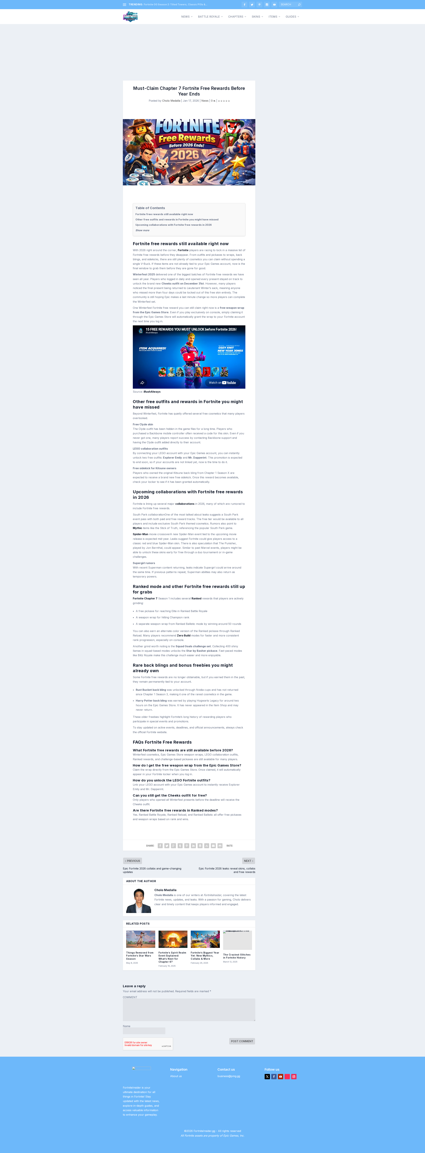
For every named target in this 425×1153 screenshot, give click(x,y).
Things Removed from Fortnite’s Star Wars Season (140, 955)
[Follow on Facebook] (274, 1076)
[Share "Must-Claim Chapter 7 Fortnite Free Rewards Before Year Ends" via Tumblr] (180, 845)
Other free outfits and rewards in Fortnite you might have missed (176, 219)
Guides (291, 16)
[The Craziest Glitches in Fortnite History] (237, 940)
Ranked (196, 598)
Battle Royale (209, 16)
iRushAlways (152, 391)
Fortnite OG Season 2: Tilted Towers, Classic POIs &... (175, 4)
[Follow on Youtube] (280, 1076)
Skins (256, 16)
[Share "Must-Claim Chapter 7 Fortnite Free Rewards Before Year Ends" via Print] (220, 845)
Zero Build (183, 635)
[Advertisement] (212, 49)
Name (126, 1026)
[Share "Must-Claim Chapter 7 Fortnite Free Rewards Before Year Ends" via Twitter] (167, 845)
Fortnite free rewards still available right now (164, 214)
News (185, 16)
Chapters (235, 16)
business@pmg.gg (228, 1076)
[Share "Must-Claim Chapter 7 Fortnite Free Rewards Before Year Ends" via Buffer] (200, 845)
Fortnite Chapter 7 (145, 598)
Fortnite (183, 250)
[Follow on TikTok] (287, 1076)
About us (176, 1076)
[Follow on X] (267, 1076)
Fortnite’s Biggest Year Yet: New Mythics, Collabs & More (205, 955)
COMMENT (130, 997)
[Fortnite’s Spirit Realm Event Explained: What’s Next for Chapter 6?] (173, 939)
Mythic (137, 528)
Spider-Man (140, 534)
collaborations (184, 503)
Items (273, 16)
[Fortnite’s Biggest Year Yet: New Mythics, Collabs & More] (205, 939)
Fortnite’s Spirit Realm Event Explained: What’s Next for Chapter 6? (172, 957)
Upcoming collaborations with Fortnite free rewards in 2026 (173, 224)
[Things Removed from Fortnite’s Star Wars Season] (140, 939)
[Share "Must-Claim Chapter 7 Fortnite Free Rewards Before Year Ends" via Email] (213, 845)
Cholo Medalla (171, 100)
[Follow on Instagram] (294, 1076)
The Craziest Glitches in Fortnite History (237, 956)
